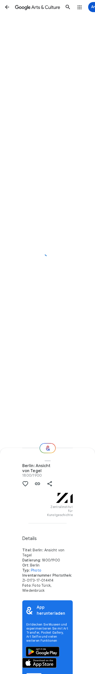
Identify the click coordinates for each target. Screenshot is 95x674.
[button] (7, 7)
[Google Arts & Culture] (37, 7)
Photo (36, 570)
